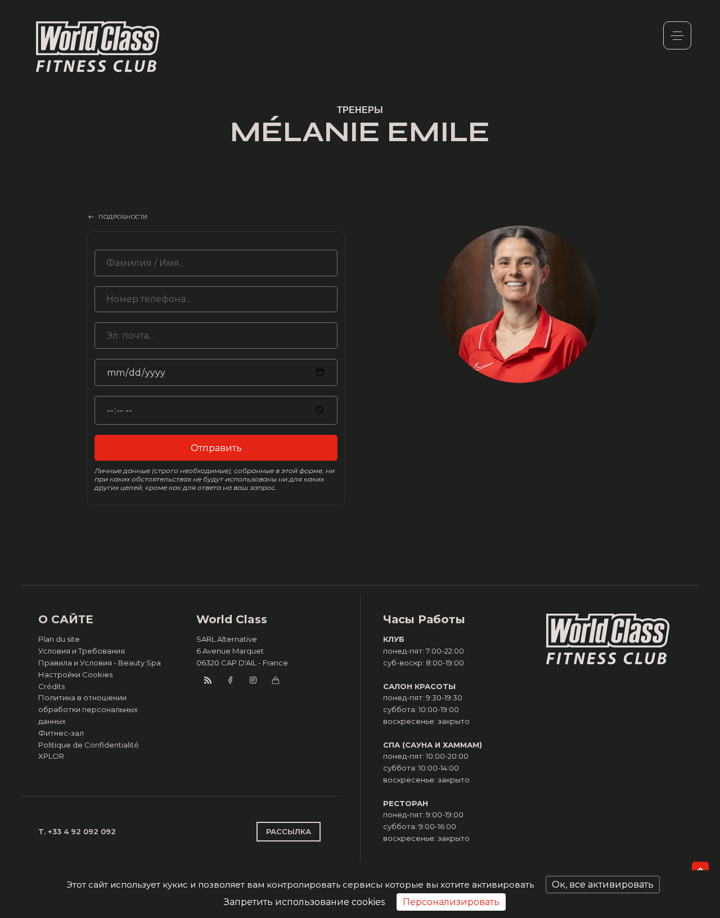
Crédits (51, 686)
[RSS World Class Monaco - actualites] (207, 680)
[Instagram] (252, 680)
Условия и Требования (81, 650)
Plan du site (59, 639)
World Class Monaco (98, 46)
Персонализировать (451, 902)
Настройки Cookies (75, 674)
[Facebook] (230, 680)
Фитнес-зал (61, 732)
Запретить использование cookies (304, 902)
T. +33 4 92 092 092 (77, 831)
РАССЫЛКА (288, 831)
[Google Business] (275, 680)
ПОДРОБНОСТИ (123, 216)
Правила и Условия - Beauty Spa (99, 662)
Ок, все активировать (603, 884)
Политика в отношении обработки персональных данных (88, 709)
